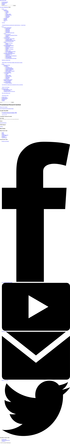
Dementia (7, 36)
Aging (5, 33)
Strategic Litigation (8, 70)
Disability (7, 48)
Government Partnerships (9, 68)
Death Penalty (8, 46)
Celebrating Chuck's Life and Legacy (9, 91)
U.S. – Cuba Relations (9, 52)
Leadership (5, 18)
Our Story (5, 9)
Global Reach (6, 10)
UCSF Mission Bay (9, 57)
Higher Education (8, 56)
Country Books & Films (7, 72)
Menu (9, 7)
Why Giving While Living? (8, 89)
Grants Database (4, 2)
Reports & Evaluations (7, 82)
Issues (3, 26)
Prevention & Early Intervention (10, 40)
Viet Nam (7, 17)
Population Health (8, 44)
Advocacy (7, 66)
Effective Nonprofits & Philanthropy (11, 55)
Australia (7, 11)
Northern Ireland (8, 50)
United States (8, 16)
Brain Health (8, 29)
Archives (3, 4)
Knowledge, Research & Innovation (9, 53)
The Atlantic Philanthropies (4, 7)
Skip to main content (3, 0)
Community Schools (9, 39)
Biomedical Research (9, 54)
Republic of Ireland (9, 76)
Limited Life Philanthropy (10, 69)
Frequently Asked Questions (8, 79)
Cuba (6, 13)
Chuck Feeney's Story (7, 90)
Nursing (7, 43)
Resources (3, 3)
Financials (5, 19)
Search (3, 5)
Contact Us (3, 441)
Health (5, 42)
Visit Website (7, 108)
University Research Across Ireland (11, 58)
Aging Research (8, 34)
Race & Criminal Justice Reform (10, 51)
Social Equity (8, 31)
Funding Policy (4, 439)
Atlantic (4, 97)
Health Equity (8, 30)
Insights (3, 64)
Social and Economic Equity (10, 32)
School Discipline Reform (10, 41)
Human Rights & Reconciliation (9, 45)
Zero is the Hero (8, 71)
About (3, 132)
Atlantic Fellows (8, 28)
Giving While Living (9, 67)
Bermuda (7, 12)
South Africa (8, 15)
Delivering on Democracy (10, 47)
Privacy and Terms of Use (6, 440)
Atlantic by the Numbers (8, 80)
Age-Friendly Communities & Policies (11, 35)
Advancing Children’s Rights (10, 38)
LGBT (7, 49)
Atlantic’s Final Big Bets (8, 27)
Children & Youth (7, 37)
